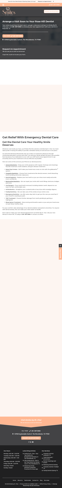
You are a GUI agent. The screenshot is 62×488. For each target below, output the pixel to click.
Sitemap (55, 484)
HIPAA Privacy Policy (45, 484)
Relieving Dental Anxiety (50, 465)
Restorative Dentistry (13, 181)
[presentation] (30, 442)
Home (14, 480)
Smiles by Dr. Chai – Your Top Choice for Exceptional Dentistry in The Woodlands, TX (31, 456)
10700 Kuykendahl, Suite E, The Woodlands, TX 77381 (22, 40)
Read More (15, 135)
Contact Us (35, 480)
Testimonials (27, 480)
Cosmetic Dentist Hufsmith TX (48, 454)
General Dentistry (11, 165)
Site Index (46, 480)
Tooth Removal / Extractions (48, 458)
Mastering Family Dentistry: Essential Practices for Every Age (31, 467)
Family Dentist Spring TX (50, 470)
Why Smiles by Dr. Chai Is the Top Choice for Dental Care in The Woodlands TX (32, 462)
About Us (20, 480)
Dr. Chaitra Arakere (16, 119)
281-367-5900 (16, 27)
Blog (41, 480)
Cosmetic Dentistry (12, 173)
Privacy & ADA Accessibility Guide (29, 484)
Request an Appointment (44, 1)
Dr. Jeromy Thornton (45, 119)
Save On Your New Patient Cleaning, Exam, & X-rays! (22, 1)
